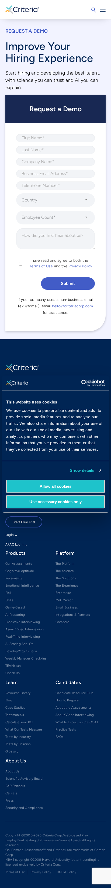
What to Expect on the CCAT (77, 722)
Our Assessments (18, 564)
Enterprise (63, 593)
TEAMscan (13, 666)
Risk (8, 593)
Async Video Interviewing (24, 629)
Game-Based (15, 607)
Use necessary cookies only (55, 501)
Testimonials (14, 715)
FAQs (60, 737)
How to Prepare (67, 700)
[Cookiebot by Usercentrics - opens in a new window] (81, 382)
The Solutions (66, 578)
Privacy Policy (80, 266)
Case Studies (15, 707)
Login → (11, 535)
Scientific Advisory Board (24, 779)
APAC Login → (16, 544)
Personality (13, 578)
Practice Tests (66, 729)
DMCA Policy (66, 872)
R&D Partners (15, 786)
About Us (12, 771)
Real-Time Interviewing (22, 636)
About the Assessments (74, 707)
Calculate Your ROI (19, 722)
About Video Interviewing (75, 715)
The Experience (67, 585)
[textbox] (52, 200)
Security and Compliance (24, 808)
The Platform (65, 564)
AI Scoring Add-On (19, 644)
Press (9, 800)
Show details (82, 470)
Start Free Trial (24, 522)
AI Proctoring (15, 615)
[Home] (22, 9)
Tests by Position (18, 744)
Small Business (67, 607)
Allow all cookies (55, 486)
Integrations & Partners (73, 615)
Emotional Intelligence (22, 585)
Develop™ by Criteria (21, 651)
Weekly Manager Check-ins (26, 658)
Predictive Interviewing (22, 622)
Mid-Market (64, 600)
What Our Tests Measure (23, 729)
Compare (62, 622)
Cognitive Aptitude (19, 571)
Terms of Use (41, 266)
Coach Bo (12, 673)
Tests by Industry (18, 737)
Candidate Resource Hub (74, 693)
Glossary (11, 751)
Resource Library (17, 693)
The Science (65, 571)
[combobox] (55, 200)
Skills (9, 600)
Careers (11, 793)
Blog (8, 700)
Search (93, 10)
